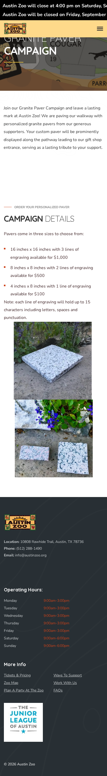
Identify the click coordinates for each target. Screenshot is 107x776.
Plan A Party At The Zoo (24, 690)
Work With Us (65, 682)
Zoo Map (11, 682)
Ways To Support (68, 675)
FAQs (58, 690)
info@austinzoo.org (30, 555)
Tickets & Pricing (17, 675)
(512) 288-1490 (29, 548)
